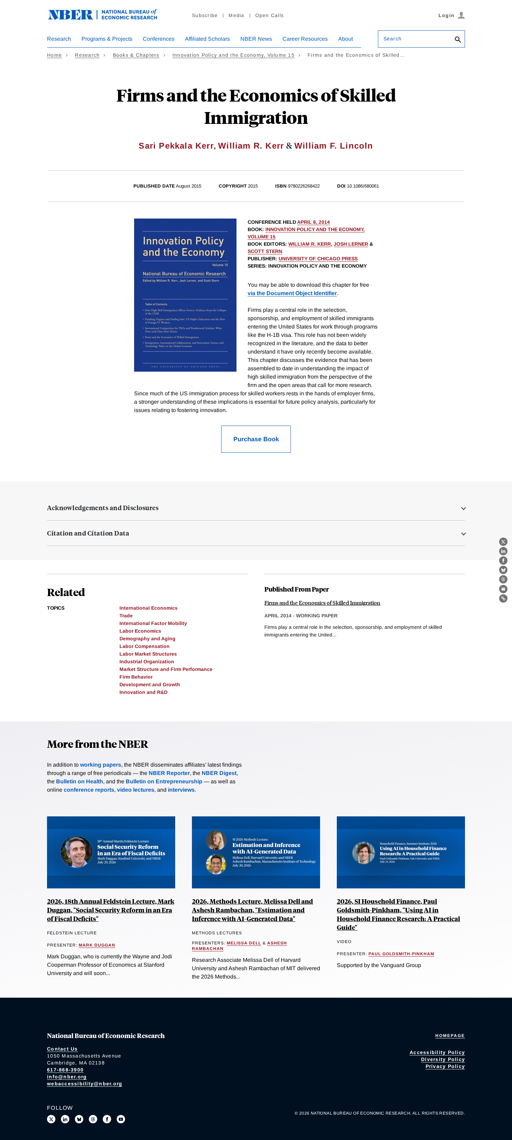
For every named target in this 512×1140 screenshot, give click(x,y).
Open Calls (269, 15)
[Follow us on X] (51, 1119)
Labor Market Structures (148, 654)
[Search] (458, 40)
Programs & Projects (107, 39)
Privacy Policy (445, 1066)
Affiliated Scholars (207, 39)
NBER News (256, 39)
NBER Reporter (169, 773)
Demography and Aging (147, 638)
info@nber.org (67, 1076)
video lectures (135, 790)
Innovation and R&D (143, 692)
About (345, 39)
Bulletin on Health (79, 781)
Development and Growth (149, 684)
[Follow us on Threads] (93, 1119)
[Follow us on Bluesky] (79, 1119)
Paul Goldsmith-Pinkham (401, 953)
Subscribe (205, 15)
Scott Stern (265, 251)
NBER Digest (219, 773)
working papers (100, 765)
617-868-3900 (65, 1069)
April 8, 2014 (313, 222)
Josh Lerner (351, 244)
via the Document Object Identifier (292, 293)
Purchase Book (256, 439)
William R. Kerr (251, 145)
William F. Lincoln (333, 145)
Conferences (158, 39)
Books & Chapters (136, 55)
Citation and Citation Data (88, 533)
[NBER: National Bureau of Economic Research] (108, 18)
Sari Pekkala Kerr (176, 145)
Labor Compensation (144, 646)
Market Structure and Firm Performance (165, 669)
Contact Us (62, 1049)
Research (59, 39)
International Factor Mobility (153, 623)
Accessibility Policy (437, 1052)
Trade (126, 615)
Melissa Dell (244, 943)
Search (392, 38)
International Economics (148, 608)
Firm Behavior (136, 677)
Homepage (450, 1035)
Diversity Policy (443, 1059)
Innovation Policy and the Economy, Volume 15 (233, 55)
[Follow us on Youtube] (121, 1119)
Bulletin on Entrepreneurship (164, 781)
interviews (181, 790)
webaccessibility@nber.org (84, 1083)
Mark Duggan (97, 945)
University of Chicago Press (318, 258)
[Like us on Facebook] (107, 1119)
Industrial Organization (146, 661)
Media (236, 15)
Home (54, 55)
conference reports (89, 790)
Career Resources (305, 39)
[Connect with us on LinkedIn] (65, 1119)
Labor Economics (140, 631)
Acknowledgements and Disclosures (102, 508)
